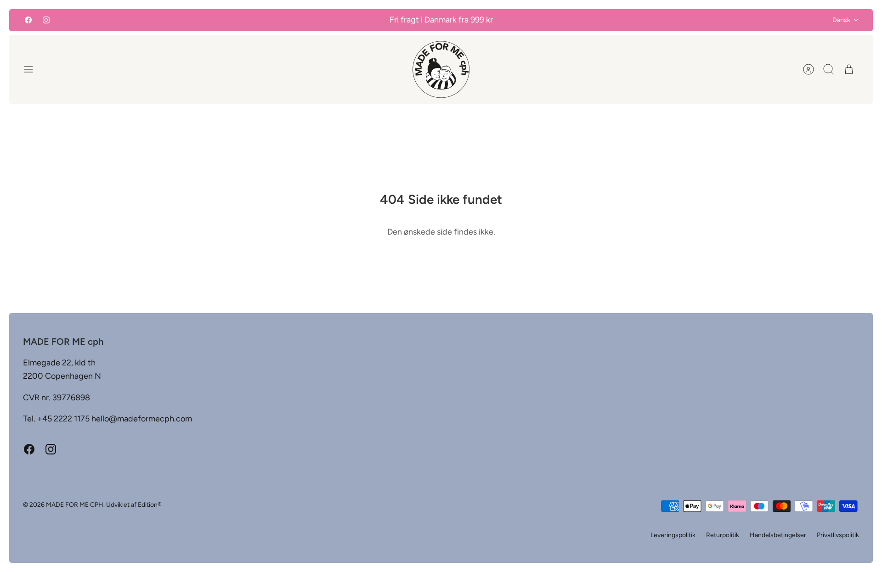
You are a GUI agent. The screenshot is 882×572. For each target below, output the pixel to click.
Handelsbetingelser (778, 535)
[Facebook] (28, 19)
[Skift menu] (33, 69)
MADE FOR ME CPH (74, 505)
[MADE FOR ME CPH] (441, 69)
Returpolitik (722, 535)
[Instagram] (46, 19)
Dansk (841, 20)
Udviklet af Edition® (134, 505)
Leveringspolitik (672, 535)
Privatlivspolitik (838, 535)
